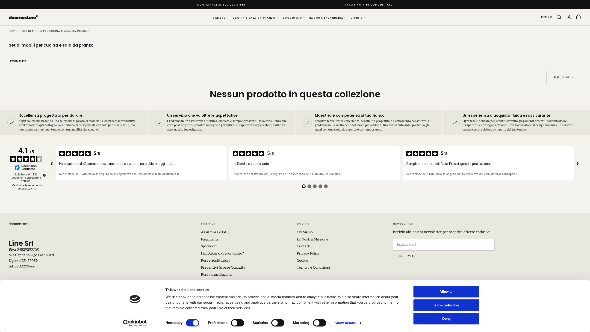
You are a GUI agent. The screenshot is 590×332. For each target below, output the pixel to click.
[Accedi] (569, 17)
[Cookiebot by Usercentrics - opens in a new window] (135, 323)
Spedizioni (209, 246)
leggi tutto (165, 164)
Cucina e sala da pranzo (254, 18)
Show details (345, 323)
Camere (218, 18)
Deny (446, 318)
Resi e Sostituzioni (215, 260)
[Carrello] (578, 17)
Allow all (446, 291)
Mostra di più (18, 60)
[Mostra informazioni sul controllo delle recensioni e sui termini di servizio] (44, 175)
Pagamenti (209, 239)
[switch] (237, 322)
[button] (546, 17)
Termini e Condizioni (313, 267)
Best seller (561, 77)
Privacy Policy (308, 253)
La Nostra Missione (312, 239)
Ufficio (357, 18)
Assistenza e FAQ (215, 232)
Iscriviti (407, 256)
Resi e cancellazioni (216, 275)
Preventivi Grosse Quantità (223, 267)
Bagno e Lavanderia (326, 18)
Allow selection (446, 305)
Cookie (302, 260)
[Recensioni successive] (577, 163)
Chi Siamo (305, 232)
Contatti (303, 246)
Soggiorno (292, 18)
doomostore (19, 224)
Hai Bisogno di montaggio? (222, 253)
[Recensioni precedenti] (52, 163)
